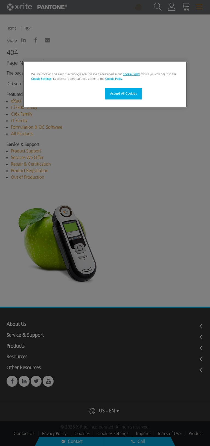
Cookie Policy (131, 74)
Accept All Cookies (123, 93)
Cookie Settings (41, 79)
